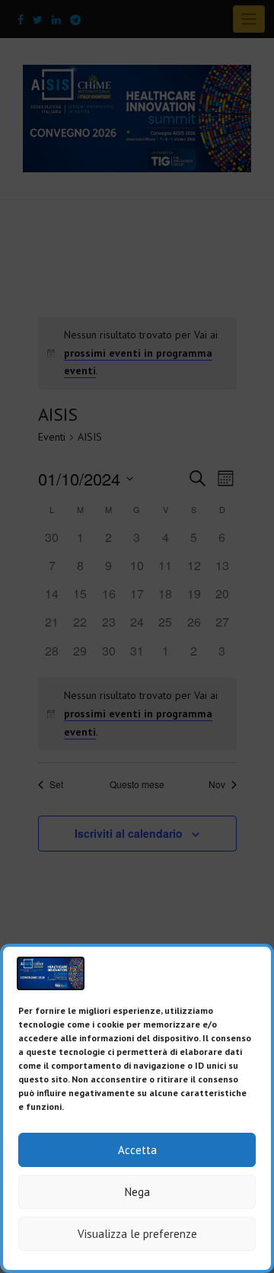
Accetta (137, 1150)
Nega (137, 1192)
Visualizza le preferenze (137, 1234)
